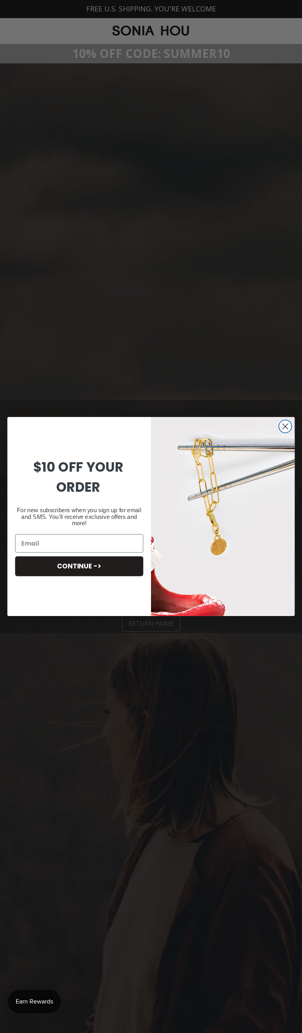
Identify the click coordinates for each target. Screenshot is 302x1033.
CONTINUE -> (79, 565)
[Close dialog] (285, 426)
